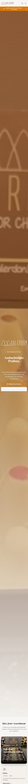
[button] (14, 750)
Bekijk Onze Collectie (15, 384)
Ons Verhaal (14, 389)
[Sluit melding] (26, 9)
